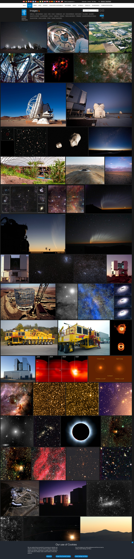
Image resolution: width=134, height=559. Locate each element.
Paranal (62, 16)
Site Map (94, 1)
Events (74, 5)
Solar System (33, 18)
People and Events (70, 16)
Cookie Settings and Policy (81, 556)
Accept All (49, 556)
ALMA (45, 14)
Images (29, 5)
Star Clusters (42, 18)
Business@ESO (95, 5)
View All (32, 14)
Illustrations (43, 16)
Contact (89, 1)
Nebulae (56, 16)
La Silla (51, 16)
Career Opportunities (106, 5)
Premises (78, 16)
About (24, 5)
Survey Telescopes (57, 18)
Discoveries (68, 5)
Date (103, 17)
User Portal (108, 1)
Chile (53, 14)
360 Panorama (39, 14)
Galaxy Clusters (34, 16)
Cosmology (59, 14)
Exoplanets (78, 14)
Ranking (102, 15)
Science (103, 1)
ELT (64, 14)
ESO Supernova (70, 14)
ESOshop (45, 5)
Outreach (80, 5)
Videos (35, 5)
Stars (48, 18)
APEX (49, 14)
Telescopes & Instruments (56, 5)
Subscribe (84, 1)
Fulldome (85, 14)
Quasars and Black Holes (89, 16)
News (39, 5)
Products (87, 5)
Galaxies (91, 14)
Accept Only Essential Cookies (63, 556)
